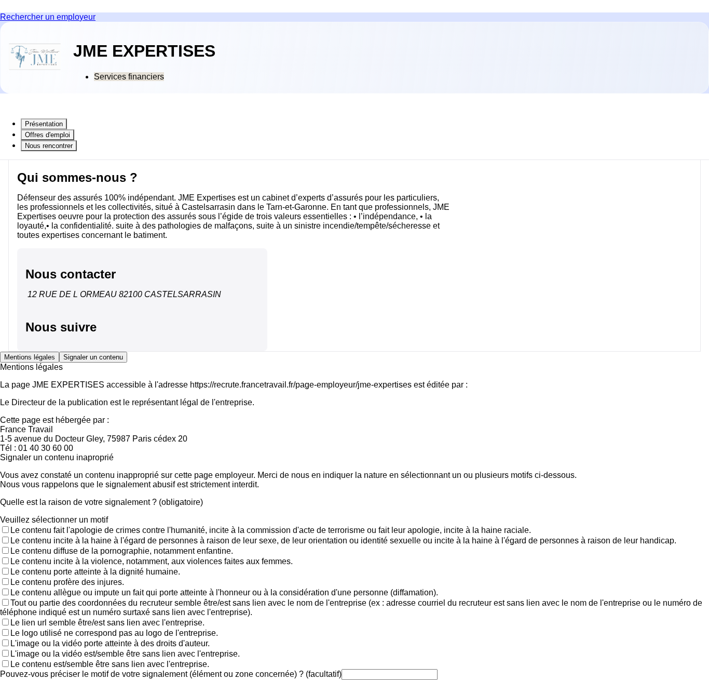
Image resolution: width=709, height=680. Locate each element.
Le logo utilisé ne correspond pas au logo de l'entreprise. (114, 633)
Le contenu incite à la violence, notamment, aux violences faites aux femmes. (151, 561)
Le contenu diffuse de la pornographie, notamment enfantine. (121, 550)
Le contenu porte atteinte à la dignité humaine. (95, 571)
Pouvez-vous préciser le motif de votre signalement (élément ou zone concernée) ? (171, 674)
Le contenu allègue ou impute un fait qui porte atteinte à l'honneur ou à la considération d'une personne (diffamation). (224, 592)
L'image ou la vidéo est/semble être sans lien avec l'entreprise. (125, 653)
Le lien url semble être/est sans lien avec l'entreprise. (107, 622)
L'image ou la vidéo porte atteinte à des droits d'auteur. (110, 643)
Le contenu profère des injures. (67, 582)
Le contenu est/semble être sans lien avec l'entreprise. (109, 664)
